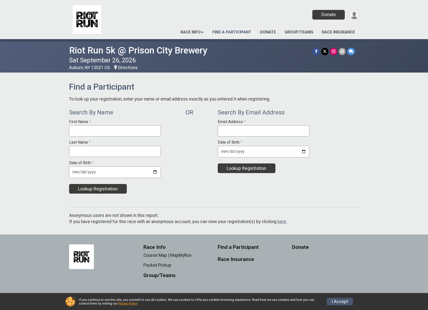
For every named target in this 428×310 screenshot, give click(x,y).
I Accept (340, 301)
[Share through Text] (351, 51)
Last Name (80, 142)
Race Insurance (338, 32)
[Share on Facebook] (316, 51)
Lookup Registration (98, 188)
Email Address (232, 122)
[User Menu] (354, 14)
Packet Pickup (157, 265)
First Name (80, 122)
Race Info (191, 32)
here (281, 221)
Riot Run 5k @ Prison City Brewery (138, 50)
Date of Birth (81, 163)
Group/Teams (299, 32)
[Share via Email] (342, 51)
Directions (128, 67)
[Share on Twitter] (324, 51)
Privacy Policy (127, 303)
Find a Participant (231, 32)
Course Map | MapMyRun (167, 255)
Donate (328, 14)
